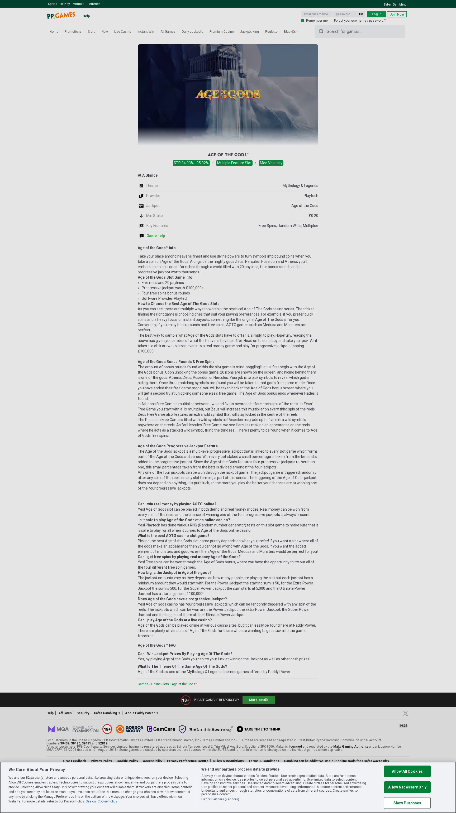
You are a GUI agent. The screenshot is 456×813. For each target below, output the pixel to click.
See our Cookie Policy (101, 801)
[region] (228, 787)
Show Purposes (407, 803)
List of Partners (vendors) (220, 799)
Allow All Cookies (407, 771)
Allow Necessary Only (407, 787)
